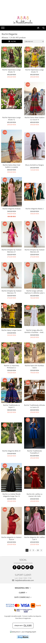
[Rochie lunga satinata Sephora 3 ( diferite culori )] (34, 275)
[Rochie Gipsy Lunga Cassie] (11, 315)
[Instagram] (31, 567)
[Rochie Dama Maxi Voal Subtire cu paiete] (11, 146)
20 (38, 550)
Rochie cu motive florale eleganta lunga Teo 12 (11, 495)
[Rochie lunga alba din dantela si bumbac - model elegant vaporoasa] (34, 315)
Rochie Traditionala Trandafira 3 (34, 452)
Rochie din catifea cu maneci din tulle (34, 495)
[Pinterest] (19, 567)
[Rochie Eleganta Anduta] (11, 192)
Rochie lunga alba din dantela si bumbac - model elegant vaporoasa (34, 331)
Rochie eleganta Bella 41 (11, 451)
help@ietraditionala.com (24, 580)
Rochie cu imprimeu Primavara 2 (11, 366)
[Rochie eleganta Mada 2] (34, 192)
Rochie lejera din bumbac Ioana (34, 366)
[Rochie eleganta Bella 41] (11, 433)
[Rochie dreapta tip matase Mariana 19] (11, 275)
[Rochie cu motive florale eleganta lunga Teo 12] (11, 477)
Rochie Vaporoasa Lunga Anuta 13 (34, 71)
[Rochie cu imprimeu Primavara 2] (11, 352)
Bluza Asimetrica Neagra (34, 165)
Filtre (13, 41)
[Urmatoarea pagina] (41, 550)
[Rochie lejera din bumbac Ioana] (34, 352)
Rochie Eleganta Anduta (11, 209)
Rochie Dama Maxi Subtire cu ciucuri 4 (34, 118)
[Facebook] (15, 567)
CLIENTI (22, 592)
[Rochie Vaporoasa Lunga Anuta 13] (34, 57)
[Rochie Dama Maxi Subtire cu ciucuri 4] (34, 98)
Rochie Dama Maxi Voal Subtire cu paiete (11, 166)
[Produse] (3, 28)
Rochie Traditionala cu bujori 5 (11, 406)
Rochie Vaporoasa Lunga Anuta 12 (11, 118)
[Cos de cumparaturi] (38, 28)
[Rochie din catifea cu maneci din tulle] (34, 477)
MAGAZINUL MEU (22, 588)
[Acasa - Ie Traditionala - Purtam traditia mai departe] (23, 20)
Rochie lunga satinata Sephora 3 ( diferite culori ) (35, 292)
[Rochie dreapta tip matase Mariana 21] (11, 234)
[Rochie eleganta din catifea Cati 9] (34, 520)
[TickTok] (27, 567)
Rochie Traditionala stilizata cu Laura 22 (34, 406)
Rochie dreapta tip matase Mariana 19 (11, 292)
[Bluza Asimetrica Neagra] (34, 146)
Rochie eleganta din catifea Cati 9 (34, 538)
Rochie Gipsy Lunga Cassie (11, 330)
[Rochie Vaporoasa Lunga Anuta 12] (11, 98)
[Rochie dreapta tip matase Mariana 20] (34, 234)
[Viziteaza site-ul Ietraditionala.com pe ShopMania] (23, 636)
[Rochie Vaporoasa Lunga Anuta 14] (11, 57)
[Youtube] (23, 567)
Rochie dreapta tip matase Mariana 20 (34, 251)
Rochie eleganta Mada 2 (35, 209)
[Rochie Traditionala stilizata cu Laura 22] (34, 390)
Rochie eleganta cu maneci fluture (11, 538)
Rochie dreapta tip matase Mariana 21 (11, 251)
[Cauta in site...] (43, 28)
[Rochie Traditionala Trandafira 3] (34, 433)
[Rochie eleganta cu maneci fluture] (11, 520)
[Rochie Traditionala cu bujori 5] (11, 390)
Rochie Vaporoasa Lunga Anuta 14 (11, 71)
